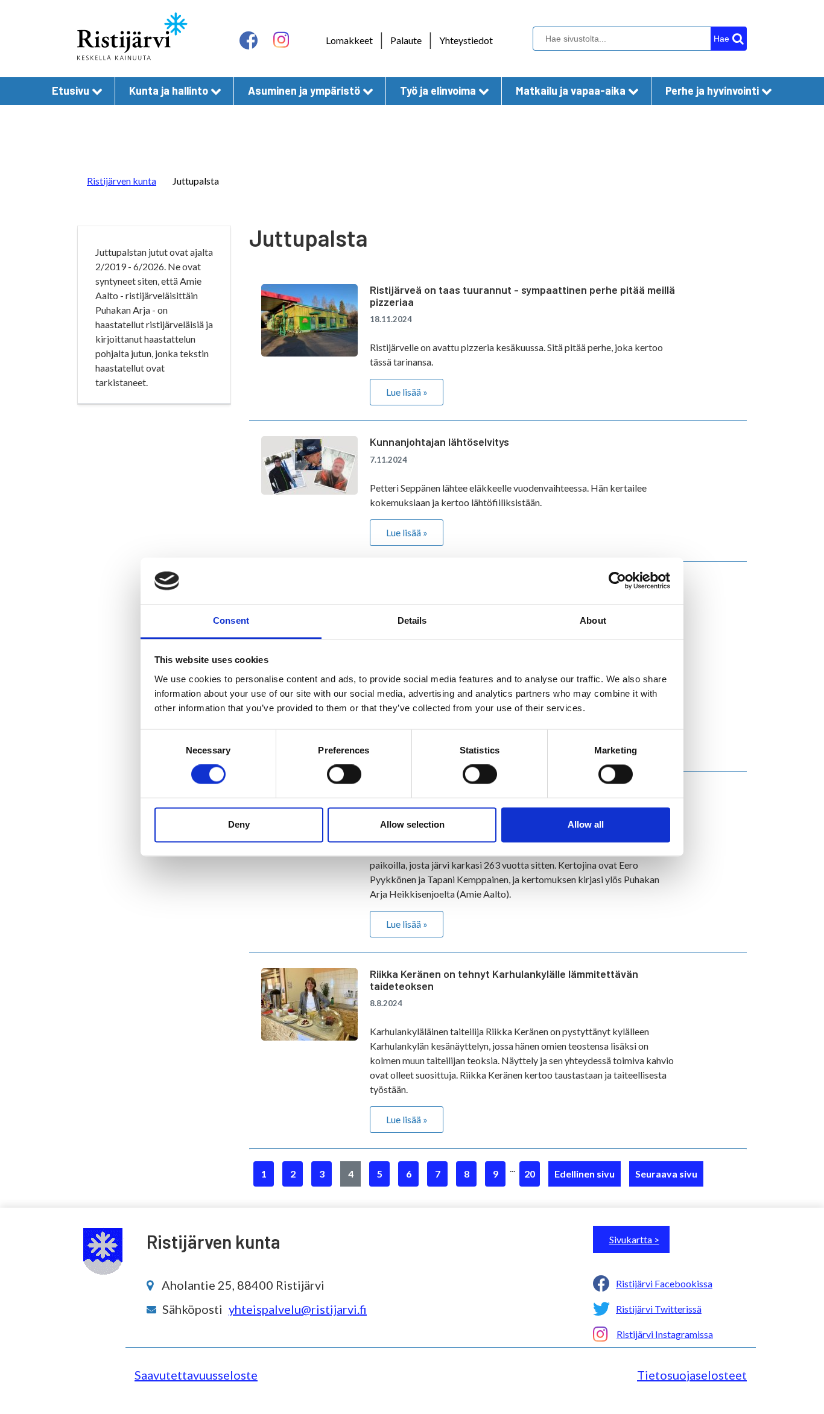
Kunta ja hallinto (168, 90)
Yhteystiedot (466, 40)
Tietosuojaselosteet (692, 1375)
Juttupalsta (196, 180)
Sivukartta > (634, 1239)
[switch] (344, 774)
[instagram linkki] (281, 40)
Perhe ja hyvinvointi (712, 90)
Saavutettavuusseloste (196, 1375)
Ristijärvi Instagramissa (664, 1334)
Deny (239, 824)
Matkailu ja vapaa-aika (571, 90)
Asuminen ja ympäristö (304, 90)
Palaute (406, 40)
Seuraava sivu (666, 1173)
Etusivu (70, 90)
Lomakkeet (349, 40)
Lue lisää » (407, 392)
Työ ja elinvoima (438, 90)
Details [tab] (412, 620)
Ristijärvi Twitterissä (659, 1308)
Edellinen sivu (584, 1173)
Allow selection (412, 824)
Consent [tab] (231, 620)
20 (529, 1173)
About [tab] (593, 620)
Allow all (586, 824)
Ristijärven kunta (121, 180)
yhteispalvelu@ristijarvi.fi (298, 1309)
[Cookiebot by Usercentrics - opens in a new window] (617, 581)
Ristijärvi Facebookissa (664, 1283)
